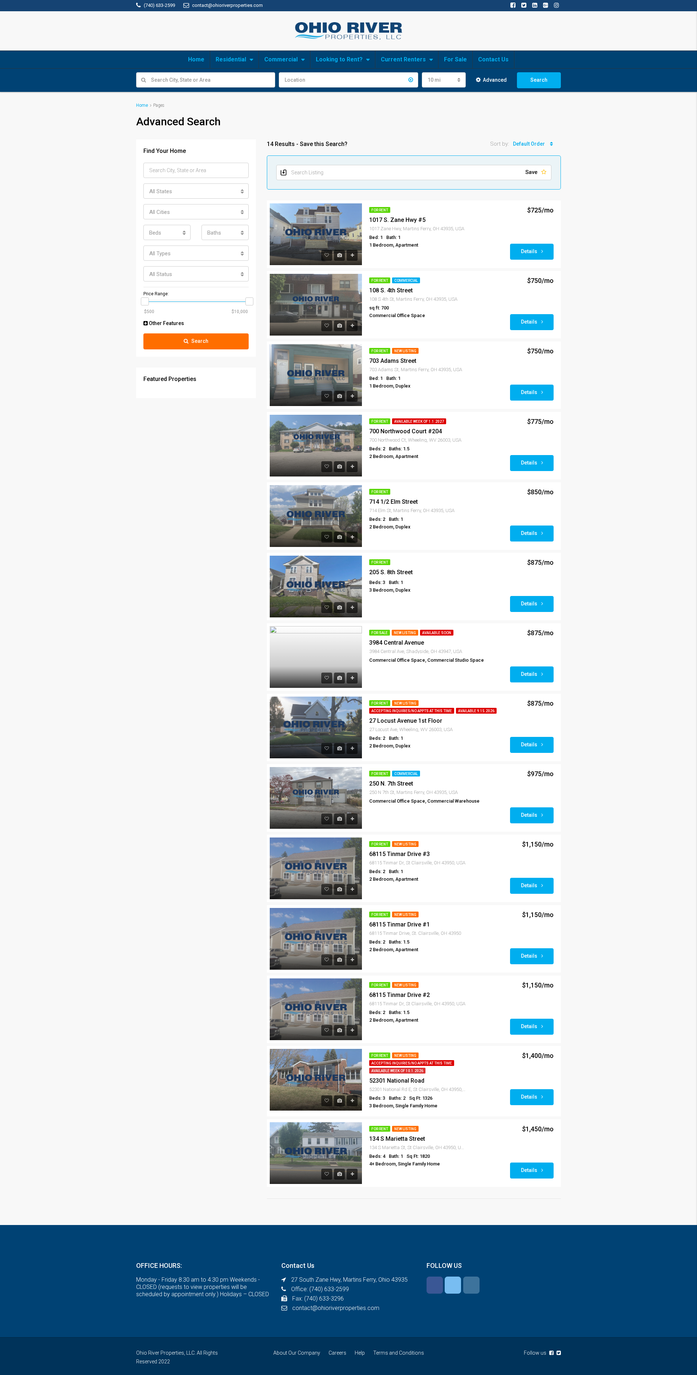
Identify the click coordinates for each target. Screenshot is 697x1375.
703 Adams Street (392, 360)
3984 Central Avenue (396, 642)
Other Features (166, 323)
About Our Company (296, 1353)
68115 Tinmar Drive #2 (399, 994)
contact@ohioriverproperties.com (335, 1308)
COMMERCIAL (406, 281)
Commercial (281, 59)
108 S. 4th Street (391, 290)
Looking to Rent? (339, 59)
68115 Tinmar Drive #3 (399, 854)
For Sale (455, 59)
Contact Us (493, 59)
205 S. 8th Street (391, 572)
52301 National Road (396, 1080)
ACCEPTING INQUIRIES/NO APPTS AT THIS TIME (411, 711)
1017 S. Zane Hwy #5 (397, 219)
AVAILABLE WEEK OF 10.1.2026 (397, 1071)
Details (529, 251)
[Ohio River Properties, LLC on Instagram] (471, 1285)
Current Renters (403, 59)
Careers (337, 1353)
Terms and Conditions (398, 1353)
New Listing (405, 351)
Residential (231, 59)
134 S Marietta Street (397, 1138)
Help (360, 1353)
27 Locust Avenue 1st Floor (405, 720)
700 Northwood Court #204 (405, 431)
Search (538, 80)
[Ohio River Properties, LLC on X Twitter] (453, 1285)
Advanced (495, 80)
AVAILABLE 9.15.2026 (476, 711)
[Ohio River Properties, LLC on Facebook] (435, 1285)
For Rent (379, 210)
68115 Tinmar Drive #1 (399, 924)
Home (196, 59)
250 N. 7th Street (391, 783)
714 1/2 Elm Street (393, 501)
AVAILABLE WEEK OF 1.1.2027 (419, 421)
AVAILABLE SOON (436, 633)
